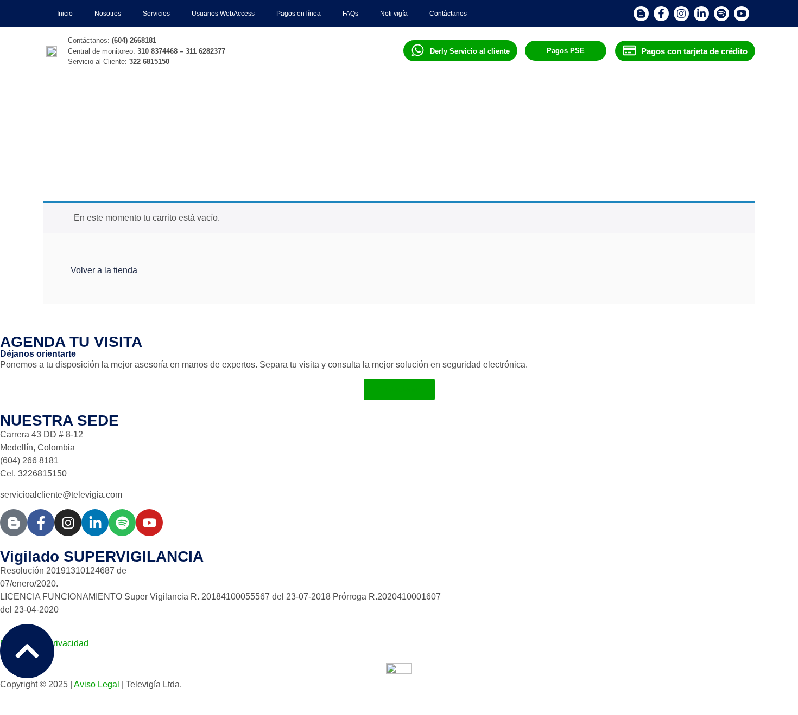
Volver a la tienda (104, 270)
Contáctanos (448, 13)
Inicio (65, 13)
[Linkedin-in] (95, 522)
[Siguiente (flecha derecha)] (779, 358)
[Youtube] (149, 522)
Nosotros (107, 13)
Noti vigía (394, 13)
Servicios (156, 13)
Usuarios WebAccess (223, 13)
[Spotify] (122, 522)
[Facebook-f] (40, 522)
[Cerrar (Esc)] (786, 12)
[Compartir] (762, 12)
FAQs (350, 13)
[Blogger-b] (13, 522)
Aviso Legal (96, 684)
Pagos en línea (298, 13)
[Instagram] (67, 522)
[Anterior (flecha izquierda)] (19, 358)
